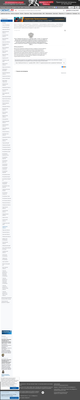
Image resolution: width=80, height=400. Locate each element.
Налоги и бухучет (15, 13)
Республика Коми (6, 174)
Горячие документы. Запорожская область (5, 287)
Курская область (5, 100)
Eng (78, 7)
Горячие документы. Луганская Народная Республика (4, 281)
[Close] (18, 392)
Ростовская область (6, 200)
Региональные (5, 20)
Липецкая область (6, 106)
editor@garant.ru (72, 387)
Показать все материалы (22, 71)
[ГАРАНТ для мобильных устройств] (51, 7)
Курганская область (6, 98)
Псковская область (6, 147)
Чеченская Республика (4, 255)
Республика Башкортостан (5, 154)
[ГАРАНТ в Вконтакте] (52, 7)
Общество (61, 13)
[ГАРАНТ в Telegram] (58, 7)
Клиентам (41, 7)
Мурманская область (5, 116)
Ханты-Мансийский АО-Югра (6, 248)
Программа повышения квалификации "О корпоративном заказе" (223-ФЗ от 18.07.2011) (6, 361)
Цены (19, 7)
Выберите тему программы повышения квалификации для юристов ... (6, 375)
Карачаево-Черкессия (4, 81)
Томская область (6, 232)
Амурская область (6, 29)
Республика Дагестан (4, 161)
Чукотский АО (5, 261)
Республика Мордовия (4, 183)
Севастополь (5, 217)
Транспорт (55, 13)
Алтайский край (5, 27)
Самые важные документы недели (5, 302)
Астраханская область (5, 35)
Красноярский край (6, 96)
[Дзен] (54, 7)
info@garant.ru (34, 395)
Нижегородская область (5, 122)
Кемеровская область (5, 84)
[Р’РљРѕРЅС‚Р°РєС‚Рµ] (62, 67)
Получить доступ (14, 398)
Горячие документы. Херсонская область (4, 293)
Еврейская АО (5, 58)
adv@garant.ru (74, 389)
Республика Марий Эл (6, 179)
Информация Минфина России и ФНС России (7, 298)
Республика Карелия (4, 171)
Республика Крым (6, 176)
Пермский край (5, 143)
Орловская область (6, 137)
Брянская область (6, 42)
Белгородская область (5, 39)
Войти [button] (72, 7)
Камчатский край (6, 78)
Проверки (74, 13)
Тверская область (6, 230)
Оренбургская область (5, 134)
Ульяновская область (5, 243)
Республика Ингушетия (4, 165)
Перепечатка (63, 72)
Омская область (5, 131)
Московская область (5, 113)
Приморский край (6, 145)
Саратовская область (5, 207)
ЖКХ (44, 13)
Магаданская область (5, 109)
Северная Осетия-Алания (6, 190)
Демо (22, 7)
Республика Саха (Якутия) (6, 186)
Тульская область (6, 234)
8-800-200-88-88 (57, 384)
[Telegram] (65, 67)
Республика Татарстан (4, 193)
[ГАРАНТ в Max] (56, 7)
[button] (72, 10)
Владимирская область (5, 45)
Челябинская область (5, 252)
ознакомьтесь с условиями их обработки (8, 386)
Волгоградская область (5, 48)
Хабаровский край (6, 245)
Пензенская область (4, 140)
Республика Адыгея (6, 149)
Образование (49, 13)
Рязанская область (6, 202)
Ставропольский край (6, 224)
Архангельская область (5, 32)
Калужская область (6, 76)
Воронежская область (5, 55)
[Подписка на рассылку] (49, 7)
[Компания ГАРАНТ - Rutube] (63, 7)
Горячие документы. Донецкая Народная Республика (4, 273)
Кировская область (6, 87)
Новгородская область (5, 125)
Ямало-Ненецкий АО (6, 264)
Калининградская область (6, 73)
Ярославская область (5, 268)
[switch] (16, 10)
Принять (14, 388)
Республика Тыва (6, 196)
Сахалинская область (5, 211)
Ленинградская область (5, 103)
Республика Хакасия (6, 198)
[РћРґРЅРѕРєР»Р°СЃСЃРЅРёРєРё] (63, 67)
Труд (31, 13)
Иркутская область (6, 67)
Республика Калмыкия (4, 168)
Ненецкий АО (5, 119)
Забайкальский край (5, 61)
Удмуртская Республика (4, 239)
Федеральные (4, 18)
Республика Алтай (6, 151)
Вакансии (8, 7)
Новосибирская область (5, 129)
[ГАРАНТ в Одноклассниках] (62, 7)
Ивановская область (4, 64)
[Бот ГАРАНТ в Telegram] (60, 7)
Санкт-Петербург (6, 25)
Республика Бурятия (4, 158)
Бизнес (21, 13)
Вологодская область (5, 51)
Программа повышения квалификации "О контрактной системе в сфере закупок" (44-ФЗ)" (6, 341)
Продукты (14, 7)
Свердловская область (5, 214)
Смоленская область (5, 220)
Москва (4, 22)
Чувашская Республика (4, 259)
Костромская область (5, 90)
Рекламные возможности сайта (60, 390)
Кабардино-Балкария (4, 70)
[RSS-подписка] (65, 7)
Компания (3, 7)
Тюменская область (6, 236)
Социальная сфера (37, 13)
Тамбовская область (4, 227)
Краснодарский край (5, 93)
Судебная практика (5, 13)
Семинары (26, 7)
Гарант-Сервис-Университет (24, 397)
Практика (26, 13)
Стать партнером (34, 7)
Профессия (69, 13)
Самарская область (6, 204)
